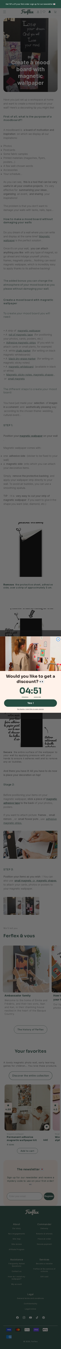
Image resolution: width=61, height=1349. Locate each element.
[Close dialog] (58, 639)
